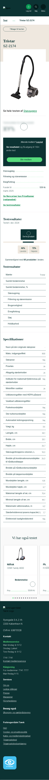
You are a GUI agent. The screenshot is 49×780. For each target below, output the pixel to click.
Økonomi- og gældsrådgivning (16, 712)
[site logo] (11, 8)
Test (5, 20)
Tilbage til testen (17, 29)
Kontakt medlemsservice (14, 661)
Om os (6, 685)
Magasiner (8, 697)
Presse (6, 693)
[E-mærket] (9, 762)
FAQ (5, 728)
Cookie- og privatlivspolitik (15, 732)
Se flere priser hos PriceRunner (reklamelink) (18, 198)
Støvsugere (30, 110)
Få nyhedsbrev (10, 701)
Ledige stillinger (10, 689)
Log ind (39, 142)
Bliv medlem (26, 159)
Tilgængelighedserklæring (14, 743)
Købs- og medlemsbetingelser (17, 736)
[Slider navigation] (13, 598)
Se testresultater (12, 205)
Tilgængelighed (10, 740)
